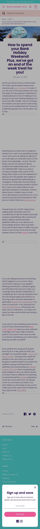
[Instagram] (21, 521)
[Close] (35, 487)
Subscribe (20, 514)
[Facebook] (17, 521)
